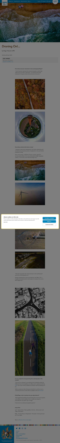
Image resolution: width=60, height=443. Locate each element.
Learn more (5, 222)
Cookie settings (49, 224)
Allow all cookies (49, 218)
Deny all (49, 221)
